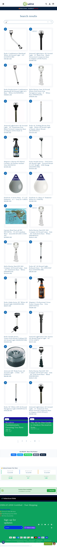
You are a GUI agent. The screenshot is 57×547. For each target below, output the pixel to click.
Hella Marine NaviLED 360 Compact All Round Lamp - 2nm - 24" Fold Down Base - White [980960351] (15, 269)
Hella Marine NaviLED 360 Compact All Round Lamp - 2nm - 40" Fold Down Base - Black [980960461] (40, 373)
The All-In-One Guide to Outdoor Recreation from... (41, 425)
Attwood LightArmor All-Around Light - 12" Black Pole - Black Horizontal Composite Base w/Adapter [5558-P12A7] (41, 56)
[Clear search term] (48, 22)
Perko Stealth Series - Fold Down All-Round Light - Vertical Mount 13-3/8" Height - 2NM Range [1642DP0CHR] (41, 164)
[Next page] (39, 441)
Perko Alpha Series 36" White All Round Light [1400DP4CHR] (16, 303)
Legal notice (38, 541)
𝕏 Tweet (20, 454)
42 (34, 441)
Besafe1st (9, 540)
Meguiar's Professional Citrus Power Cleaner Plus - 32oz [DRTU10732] (40, 304)
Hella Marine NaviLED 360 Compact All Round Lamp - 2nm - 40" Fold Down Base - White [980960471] (40, 232)
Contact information (29, 541)
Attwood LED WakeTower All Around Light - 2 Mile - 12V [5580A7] (14, 372)
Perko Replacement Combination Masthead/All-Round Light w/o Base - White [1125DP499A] (16, 91)
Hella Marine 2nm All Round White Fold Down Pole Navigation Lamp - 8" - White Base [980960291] (39, 92)
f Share (13, 454)
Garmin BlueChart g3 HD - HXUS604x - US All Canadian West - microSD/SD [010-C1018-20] (15, 232)
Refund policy (32, 540)
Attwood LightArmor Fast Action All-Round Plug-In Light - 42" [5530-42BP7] (41, 338)
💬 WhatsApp (28, 454)
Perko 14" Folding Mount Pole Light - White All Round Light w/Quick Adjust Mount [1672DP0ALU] (40, 128)
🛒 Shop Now (51, 490)
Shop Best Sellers (5, 509)
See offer (36, 8)
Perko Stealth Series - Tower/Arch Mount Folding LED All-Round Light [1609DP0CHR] (15, 338)
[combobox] (28, 22)
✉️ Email (36, 454)
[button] (3, 4)
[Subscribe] (21, 527)
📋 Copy (43, 454)
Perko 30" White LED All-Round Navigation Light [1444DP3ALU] (15, 408)
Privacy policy (39, 540)
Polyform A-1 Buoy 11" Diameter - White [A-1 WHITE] (41, 198)
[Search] (51, 22)
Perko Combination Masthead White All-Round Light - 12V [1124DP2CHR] (14, 55)
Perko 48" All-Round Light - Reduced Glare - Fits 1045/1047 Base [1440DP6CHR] (40, 268)
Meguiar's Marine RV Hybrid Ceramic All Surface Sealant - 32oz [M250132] (14, 163)
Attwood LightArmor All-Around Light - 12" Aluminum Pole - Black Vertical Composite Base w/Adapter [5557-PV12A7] (41, 409)
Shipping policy (20, 541)
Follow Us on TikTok (9, 498)
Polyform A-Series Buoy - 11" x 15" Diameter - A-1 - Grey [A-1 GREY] (16, 198)
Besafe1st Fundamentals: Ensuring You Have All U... (14, 426)
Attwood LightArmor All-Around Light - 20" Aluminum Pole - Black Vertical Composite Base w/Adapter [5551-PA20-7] (15, 128)
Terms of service (47, 540)
